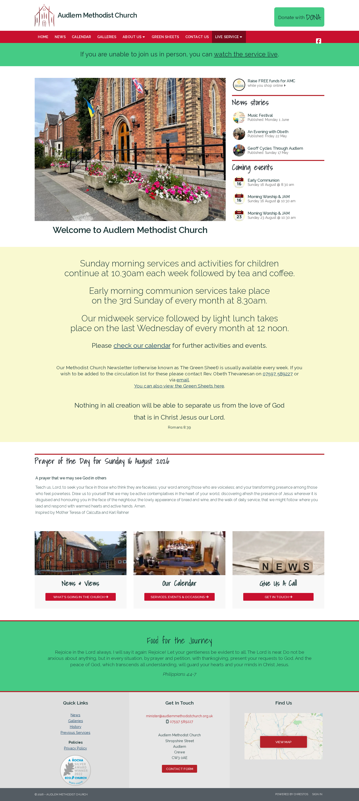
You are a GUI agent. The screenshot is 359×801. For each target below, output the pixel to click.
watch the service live (246, 54)
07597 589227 (278, 373)
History (75, 727)
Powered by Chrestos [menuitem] (291, 794)
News (75, 715)
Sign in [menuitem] (317, 794)
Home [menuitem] (43, 37)
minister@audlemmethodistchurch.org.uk (179, 716)
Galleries (75, 721)
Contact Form (179, 769)
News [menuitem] (60, 37)
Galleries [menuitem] (106, 37)
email (183, 379)
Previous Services (75, 733)
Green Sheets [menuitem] (165, 37)
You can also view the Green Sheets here (179, 386)
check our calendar (142, 345)
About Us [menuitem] (132, 37)
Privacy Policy (75, 748)
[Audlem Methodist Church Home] (44, 15)
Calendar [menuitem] (81, 37)
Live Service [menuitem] (227, 37)
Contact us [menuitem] (197, 37)
